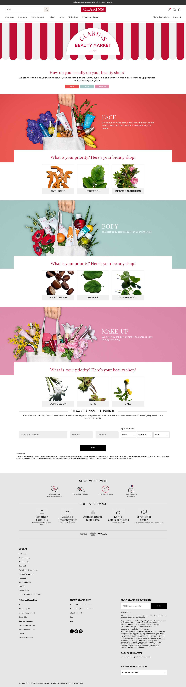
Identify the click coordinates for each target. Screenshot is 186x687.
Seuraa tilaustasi (26, 621)
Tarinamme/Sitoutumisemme (82, 609)
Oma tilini (23, 617)
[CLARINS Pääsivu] (93, 10)
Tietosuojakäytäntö (40, 683)
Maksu (21, 633)
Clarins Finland (130, 672)
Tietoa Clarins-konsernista (81, 605)
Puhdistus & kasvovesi (28, 570)
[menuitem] (169, 9)
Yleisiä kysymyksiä (27, 613)
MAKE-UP (102, 86)
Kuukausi (142, 434)
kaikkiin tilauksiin (67, 519)
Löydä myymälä (77, 613)
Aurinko (22, 586)
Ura (71, 621)
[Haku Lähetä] (46, 9)
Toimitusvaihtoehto (27, 629)
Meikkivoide (24, 590)
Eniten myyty (24, 558)
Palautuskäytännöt (27, 625)
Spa (71, 617)
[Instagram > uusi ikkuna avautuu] (81, 633)
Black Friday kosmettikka (30, 594)
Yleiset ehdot (24, 683)
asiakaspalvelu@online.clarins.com (148, 523)
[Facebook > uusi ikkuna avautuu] (72, 633)
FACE (72, 86)
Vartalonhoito (25, 582)
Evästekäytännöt (26, 637)
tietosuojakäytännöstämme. (133, 647)
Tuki (21, 605)
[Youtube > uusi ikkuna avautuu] (76, 633)
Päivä (124, 434)
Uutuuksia (23, 554)
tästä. (131, 458)
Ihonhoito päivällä (27, 574)
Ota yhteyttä (24, 609)
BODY (87, 86)
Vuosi (157, 434)
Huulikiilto (23, 578)
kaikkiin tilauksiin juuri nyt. (42, 520)
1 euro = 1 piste (118, 519)
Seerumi (22, 566)
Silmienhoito (24, 562)
